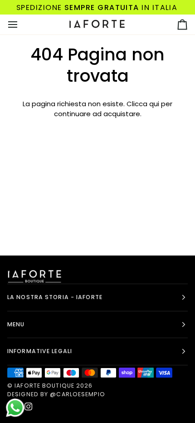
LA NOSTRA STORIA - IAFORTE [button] (54, 297)
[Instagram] (28, 407)
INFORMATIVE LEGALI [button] (39, 351)
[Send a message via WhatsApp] (15, 407)
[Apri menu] (20, 24)
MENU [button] (15, 324)
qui (154, 103)
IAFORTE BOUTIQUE (44, 385)
